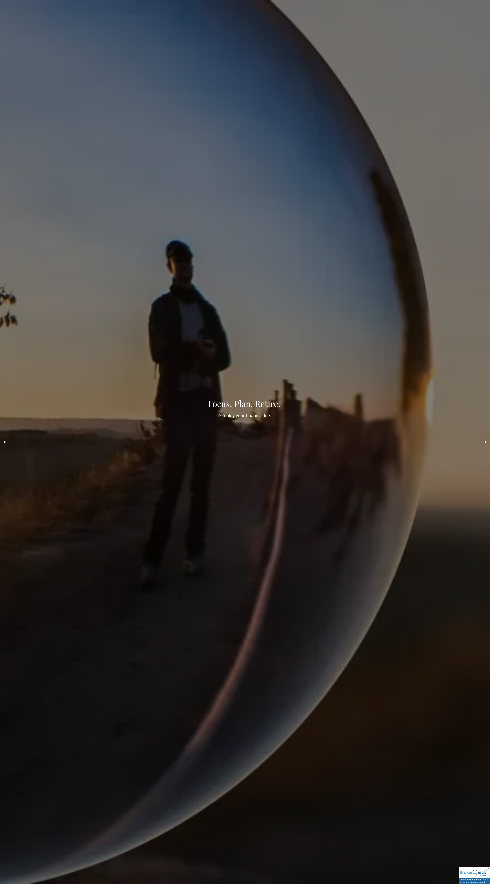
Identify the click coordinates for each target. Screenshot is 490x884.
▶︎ (487, 442)
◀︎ (5, 442)
